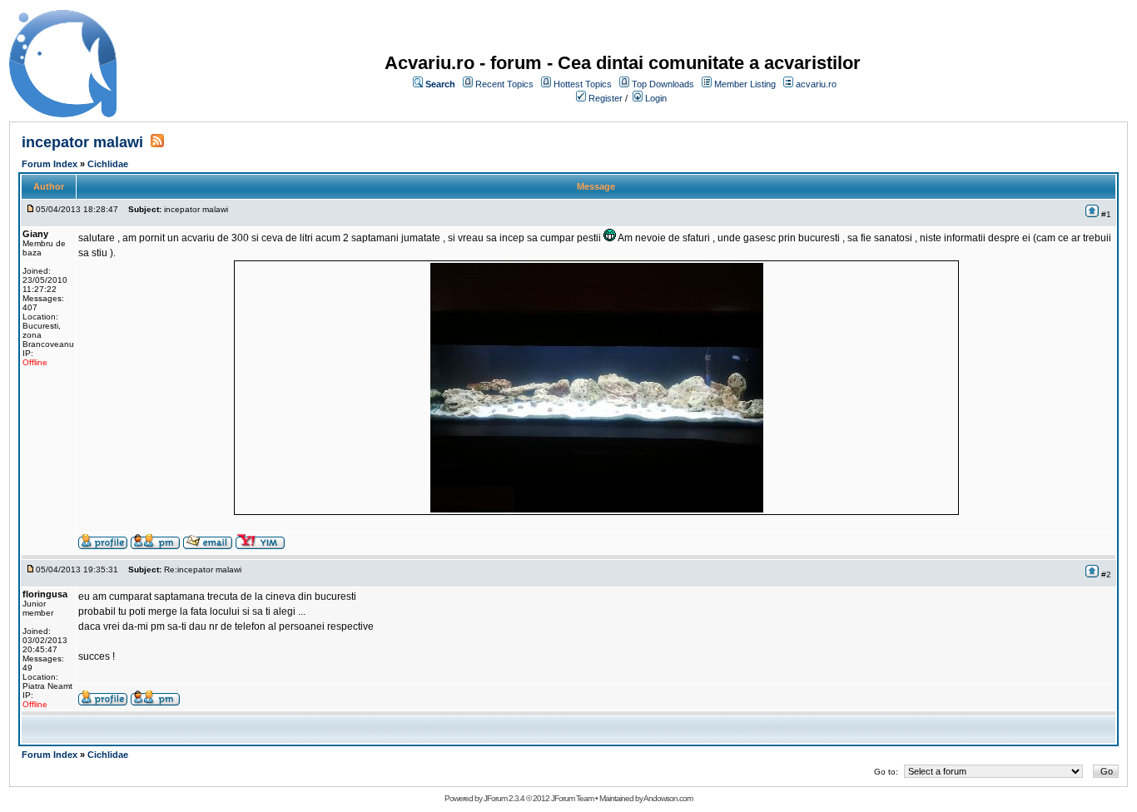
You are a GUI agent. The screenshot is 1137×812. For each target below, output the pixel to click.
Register (605, 98)
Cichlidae (107, 164)
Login (656, 98)
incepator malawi (84, 142)
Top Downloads (663, 84)
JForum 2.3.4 (504, 798)
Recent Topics (504, 84)
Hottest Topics (583, 84)
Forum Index (49, 164)
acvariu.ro (816, 84)
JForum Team (572, 798)
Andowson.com (668, 798)
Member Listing (745, 84)
